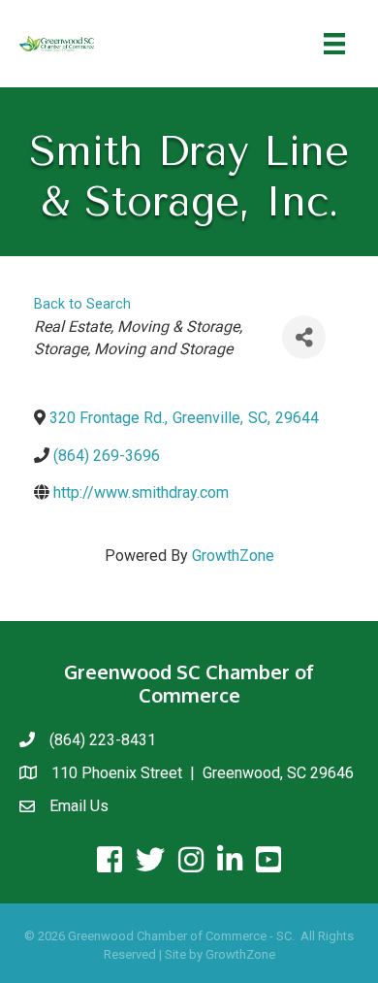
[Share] (304, 337)
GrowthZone (233, 555)
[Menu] (334, 43)
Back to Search (82, 304)
